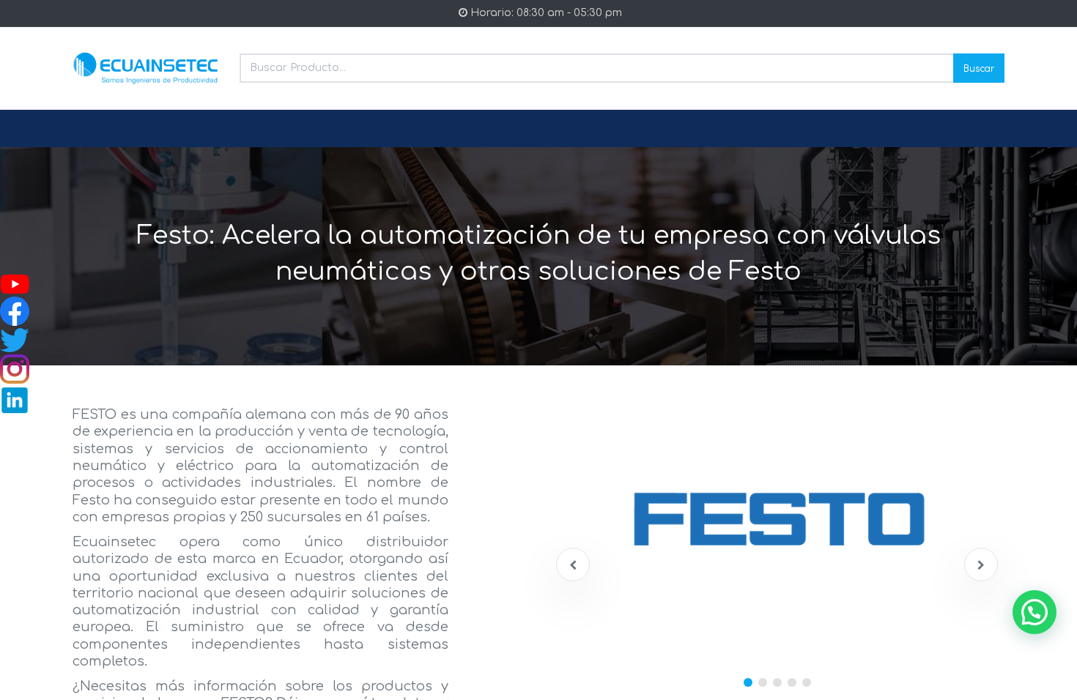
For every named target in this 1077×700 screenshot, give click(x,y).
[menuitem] (107, 129)
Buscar (978, 68)
